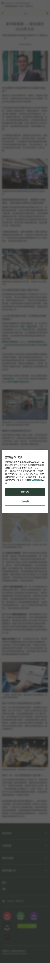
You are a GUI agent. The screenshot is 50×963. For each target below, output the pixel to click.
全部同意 (25, 492)
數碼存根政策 (36, 480)
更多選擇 (25, 501)
